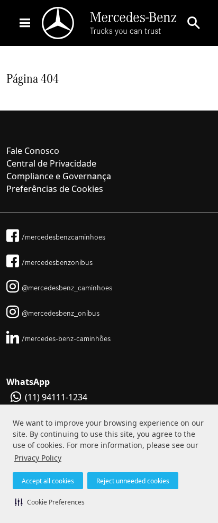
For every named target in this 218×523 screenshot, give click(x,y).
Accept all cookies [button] (48, 480)
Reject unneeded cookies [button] (132, 480)
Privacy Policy (37, 458)
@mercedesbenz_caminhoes (67, 287)
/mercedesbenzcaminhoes (63, 237)
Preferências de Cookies (54, 189)
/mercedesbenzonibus (57, 262)
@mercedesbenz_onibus (60, 313)
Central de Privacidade (51, 163)
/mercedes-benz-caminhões (66, 338)
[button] (50, 501)
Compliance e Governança (58, 176)
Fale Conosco (32, 151)
